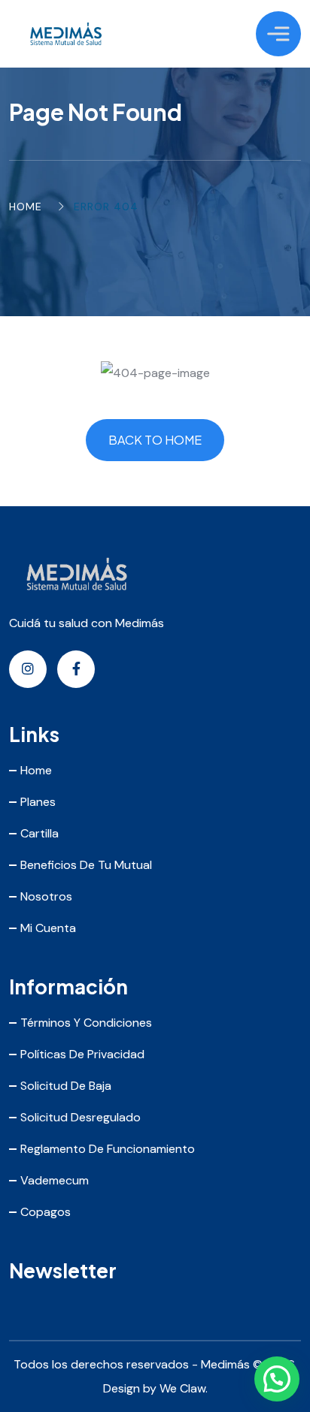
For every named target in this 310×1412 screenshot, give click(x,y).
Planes (38, 802)
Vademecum (54, 1180)
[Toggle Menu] (278, 33)
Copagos (45, 1212)
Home (25, 206)
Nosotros (46, 896)
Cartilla (39, 833)
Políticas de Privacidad (82, 1054)
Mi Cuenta (48, 928)
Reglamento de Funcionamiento (107, 1149)
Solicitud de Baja (65, 1086)
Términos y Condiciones (86, 1022)
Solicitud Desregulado (80, 1117)
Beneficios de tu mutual (86, 865)
